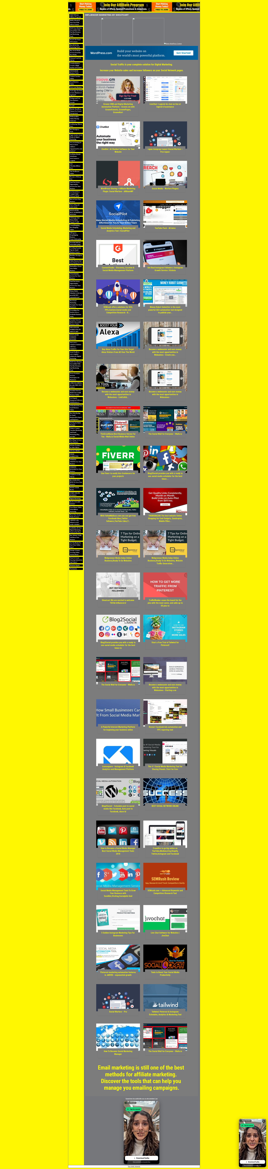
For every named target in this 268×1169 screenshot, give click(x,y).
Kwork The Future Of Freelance (75, 40)
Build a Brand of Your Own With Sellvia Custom (75, 22)
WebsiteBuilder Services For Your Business (75, 276)
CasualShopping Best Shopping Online (75, 227)
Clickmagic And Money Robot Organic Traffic (74, 220)
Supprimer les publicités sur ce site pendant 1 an (142, 1098)
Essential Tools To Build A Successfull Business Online (75, 322)
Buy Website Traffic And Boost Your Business (76, 537)
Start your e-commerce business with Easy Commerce (75, 346)
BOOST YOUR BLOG (74, 488)
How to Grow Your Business (75, 200)
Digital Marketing (75, 498)
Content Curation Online (75, 77)
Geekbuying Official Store (76, 125)
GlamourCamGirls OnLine (75, 59)
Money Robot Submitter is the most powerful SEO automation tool (76, 294)
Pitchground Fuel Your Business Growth (75, 100)
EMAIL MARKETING (74, 455)
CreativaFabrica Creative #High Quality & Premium (76, 65)
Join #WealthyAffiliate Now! (75, 166)
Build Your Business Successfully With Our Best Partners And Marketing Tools (76, 32)
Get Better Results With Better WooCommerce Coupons (75, 157)
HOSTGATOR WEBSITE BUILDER (74, 337)
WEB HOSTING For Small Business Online (76, 408)
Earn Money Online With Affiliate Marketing (76, 509)
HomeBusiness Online (74, 83)
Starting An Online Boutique (75, 424)
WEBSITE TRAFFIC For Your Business (76, 462)
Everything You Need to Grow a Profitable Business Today (75, 313)
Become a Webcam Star (75, 178)
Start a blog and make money (74, 206)
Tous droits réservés (134, 1166)
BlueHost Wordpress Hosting (76, 256)
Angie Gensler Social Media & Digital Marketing (76, 137)
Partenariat (73, 569)
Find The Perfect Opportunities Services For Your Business (75, 185)
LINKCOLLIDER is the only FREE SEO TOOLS (76, 385)
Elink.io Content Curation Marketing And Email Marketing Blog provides (76, 432)
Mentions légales (75, 565)
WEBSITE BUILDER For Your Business (76, 469)
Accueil (72, 105)
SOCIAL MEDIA (75, 451)
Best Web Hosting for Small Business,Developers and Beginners (76, 416)
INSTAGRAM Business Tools (74, 72)
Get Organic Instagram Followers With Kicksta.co (76, 400)
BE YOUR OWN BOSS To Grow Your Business (76, 482)
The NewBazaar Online (74, 172)
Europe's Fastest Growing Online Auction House (75, 552)
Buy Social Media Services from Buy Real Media (75, 52)
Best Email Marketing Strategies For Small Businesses (76, 304)
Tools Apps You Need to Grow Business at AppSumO (76, 93)
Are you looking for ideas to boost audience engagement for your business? (76, 147)
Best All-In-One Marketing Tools (75, 46)
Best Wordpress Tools (74, 130)
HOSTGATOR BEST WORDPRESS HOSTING (76, 212)
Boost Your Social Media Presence (75, 516)
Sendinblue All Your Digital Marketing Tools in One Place (76, 530)
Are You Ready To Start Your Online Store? (75, 545)
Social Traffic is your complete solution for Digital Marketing (75, 355)
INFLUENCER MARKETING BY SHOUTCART (75, 329)
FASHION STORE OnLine (75, 476)
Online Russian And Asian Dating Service (76, 262)
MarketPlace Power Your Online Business (76, 268)
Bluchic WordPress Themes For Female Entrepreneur (76, 111)
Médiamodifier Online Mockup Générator (74, 119)
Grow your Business (76, 87)
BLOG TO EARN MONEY (75, 503)
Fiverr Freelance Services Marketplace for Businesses (75, 376)
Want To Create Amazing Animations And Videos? (76, 560)
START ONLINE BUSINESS (75, 494)
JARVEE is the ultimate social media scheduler (75, 522)
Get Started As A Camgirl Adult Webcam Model (74, 194)
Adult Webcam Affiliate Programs (75, 16)
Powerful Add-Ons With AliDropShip (75, 243)
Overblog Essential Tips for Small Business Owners (75, 250)
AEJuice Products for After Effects (75, 446)
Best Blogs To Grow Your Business (76, 441)
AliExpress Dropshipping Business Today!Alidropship (75, 236)
